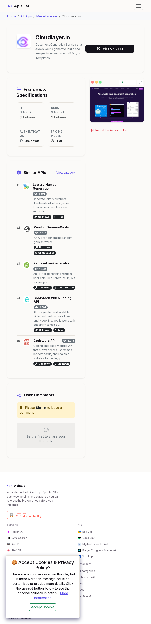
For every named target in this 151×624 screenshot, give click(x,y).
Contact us (85, 595)
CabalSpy (88, 537)
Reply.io (87, 531)
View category (66, 172)
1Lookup (87, 556)
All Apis (26, 16)
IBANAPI (17, 550)
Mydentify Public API (95, 544)
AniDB (15, 544)
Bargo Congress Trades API (99, 550)
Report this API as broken (111, 130)
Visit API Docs (113, 48)
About (81, 589)
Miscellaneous (46, 16)
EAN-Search (19, 537)
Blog (81, 583)
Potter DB (18, 531)
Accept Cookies (42, 607)
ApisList (18, 6)
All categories (86, 571)
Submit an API (86, 577)
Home (11, 16)
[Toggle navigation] (138, 6)
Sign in (41, 408)
